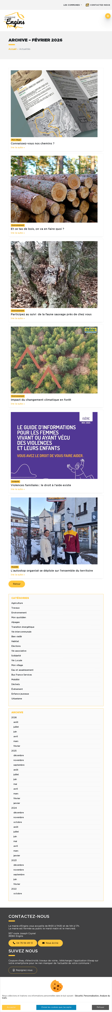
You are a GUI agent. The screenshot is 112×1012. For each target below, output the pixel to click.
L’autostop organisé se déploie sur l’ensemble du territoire (52, 570)
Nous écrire (51, 943)
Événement (17, 689)
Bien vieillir (16, 637)
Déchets (15, 684)
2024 (14, 808)
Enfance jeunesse (20, 694)
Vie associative (18, 651)
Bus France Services (21, 675)
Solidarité (15, 481)
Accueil (12, 49)
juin (15, 732)
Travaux (15, 608)
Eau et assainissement (22, 670)
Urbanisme (16, 699)
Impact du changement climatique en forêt (41, 400)
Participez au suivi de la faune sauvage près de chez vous (51, 314)
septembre (19, 765)
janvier (17, 803)
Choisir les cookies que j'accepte (56, 1007)
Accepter (11, 1007)
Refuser (100, 1007)
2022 (14, 889)
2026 (14, 718)
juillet (16, 727)
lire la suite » (18, 147)
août (16, 722)
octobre (18, 822)
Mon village (16, 140)
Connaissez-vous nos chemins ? (32, 143)
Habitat (15, 641)
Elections (16, 646)
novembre (19, 760)
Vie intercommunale (21, 632)
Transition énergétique (22, 627)
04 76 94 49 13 (24, 943)
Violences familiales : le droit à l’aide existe (41, 485)
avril (16, 736)
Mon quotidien (18, 617)
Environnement (18, 225)
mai (15, 784)
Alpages (15, 622)
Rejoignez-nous (24, 970)
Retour (16, 584)
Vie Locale (16, 660)
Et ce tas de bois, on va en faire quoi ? (37, 229)
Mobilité (15, 567)
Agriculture (17, 603)
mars (16, 741)
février (17, 746)
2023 (14, 860)
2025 (14, 751)
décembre (19, 755)
